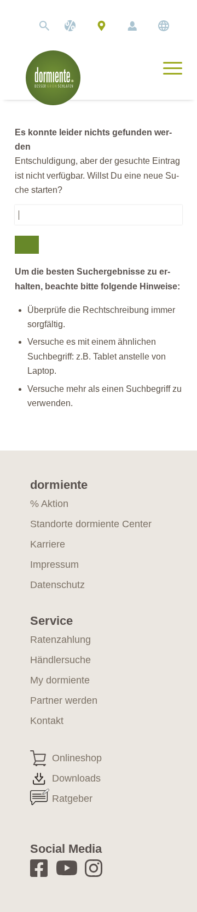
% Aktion (49, 503)
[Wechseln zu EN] (164, 26)
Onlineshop (77, 758)
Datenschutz (57, 584)
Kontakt (46, 720)
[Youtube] (68, 868)
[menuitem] (39, 26)
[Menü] (167, 67)
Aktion (70, 26)
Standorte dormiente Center (91, 523)
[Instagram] (97, 868)
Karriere (47, 544)
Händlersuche (101, 26)
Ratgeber (72, 798)
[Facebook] (42, 868)
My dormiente (132, 26)
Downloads (76, 778)
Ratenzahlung (60, 639)
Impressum (54, 564)
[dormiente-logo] (53, 77)
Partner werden (63, 700)
